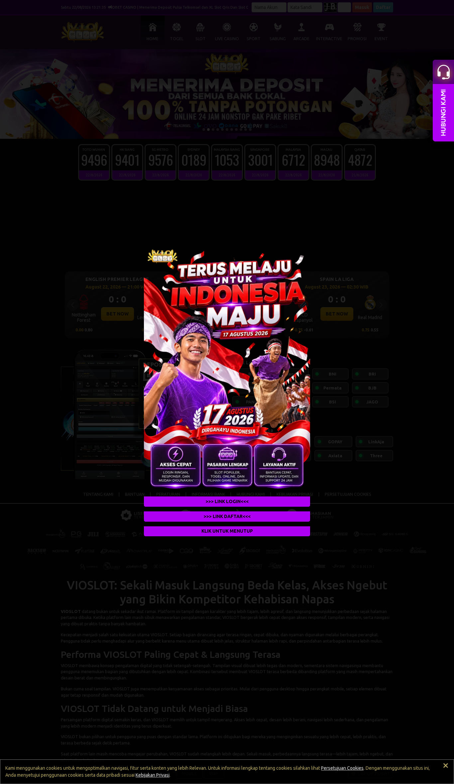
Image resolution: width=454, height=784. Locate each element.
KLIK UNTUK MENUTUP (227, 531)
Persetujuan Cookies (342, 768)
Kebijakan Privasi (153, 775)
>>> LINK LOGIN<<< (227, 501)
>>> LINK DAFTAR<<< (227, 516)
